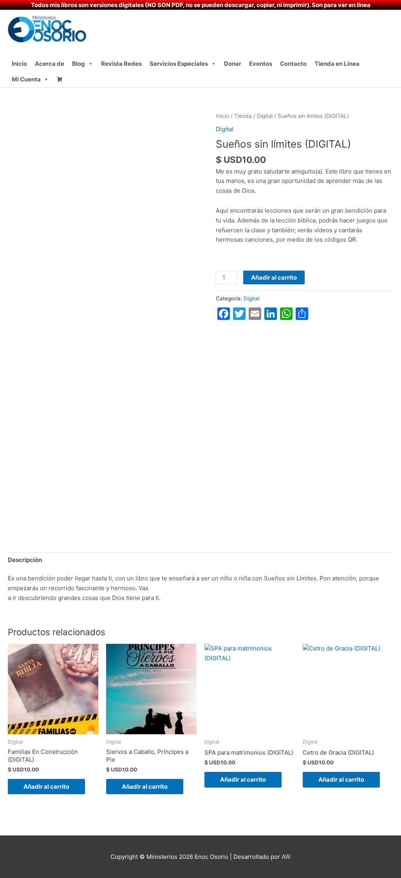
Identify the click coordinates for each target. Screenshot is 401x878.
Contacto (293, 63)
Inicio (19, 63)
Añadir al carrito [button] (46, 786)
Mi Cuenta (26, 79)
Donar (232, 63)
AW (286, 856)
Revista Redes (121, 63)
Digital (265, 116)
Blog (78, 63)
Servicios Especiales (179, 63)
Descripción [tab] (25, 560)
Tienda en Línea (336, 63)
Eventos (260, 63)
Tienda (243, 116)
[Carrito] (60, 79)
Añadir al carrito (274, 277)
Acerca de (49, 63)
